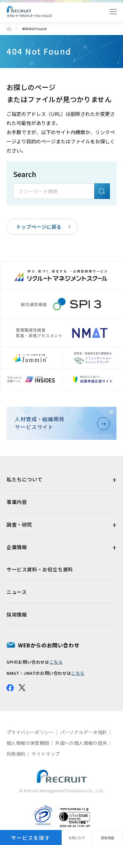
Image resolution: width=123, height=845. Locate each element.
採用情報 (17, 614)
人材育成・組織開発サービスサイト (40, 423)
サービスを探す (30, 837)
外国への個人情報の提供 (81, 743)
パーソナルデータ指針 (83, 732)
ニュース (17, 591)
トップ (9, 29)
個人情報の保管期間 (28, 743)
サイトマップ (45, 753)
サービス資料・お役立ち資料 (40, 569)
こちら (56, 662)
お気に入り (77, 837)
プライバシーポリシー (30, 732)
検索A (102, 191)
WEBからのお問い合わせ (48, 645)
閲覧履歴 (107, 837)
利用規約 (16, 753)
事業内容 (17, 501)
